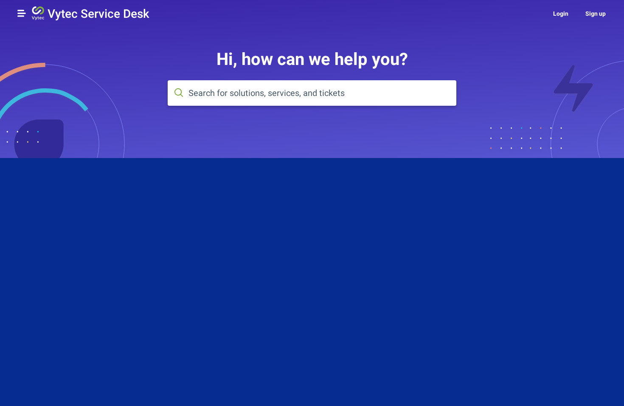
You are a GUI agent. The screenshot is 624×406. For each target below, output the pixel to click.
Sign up (595, 13)
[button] (21, 13)
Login (560, 13)
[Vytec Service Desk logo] (38, 13)
